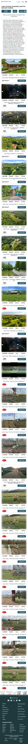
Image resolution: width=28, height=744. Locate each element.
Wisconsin (21, 731)
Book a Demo (21, 709)
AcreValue (5, 20)
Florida (3, 726)
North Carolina (13, 730)
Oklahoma (21, 724)
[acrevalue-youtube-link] (19, 700)
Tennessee (21, 730)
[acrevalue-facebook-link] (11, 700)
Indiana (3, 730)
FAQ (3, 717)
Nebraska (12, 728)
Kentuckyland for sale (14, 47)
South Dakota (22, 728)
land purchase (13, 46)
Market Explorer (21, 703)
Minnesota (12, 727)
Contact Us (20, 719)
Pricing (4, 703)
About (3, 715)
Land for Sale (5, 709)
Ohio (11, 731)
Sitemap (20, 706)
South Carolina (22, 726)
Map (23, 1)
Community (5, 711)
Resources (4, 713)
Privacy (10, 738)
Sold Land (4, 707)
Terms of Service (6, 739)
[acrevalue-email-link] (8, 700)
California (4, 724)
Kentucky (12, 724)
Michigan (12, 726)
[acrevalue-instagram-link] (16, 700)
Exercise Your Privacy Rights (21, 740)
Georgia (4, 727)
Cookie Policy (15, 739)
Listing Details (22, 80)
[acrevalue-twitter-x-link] (14, 700)
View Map (21, 11)
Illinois (3, 728)
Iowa (3, 731)
